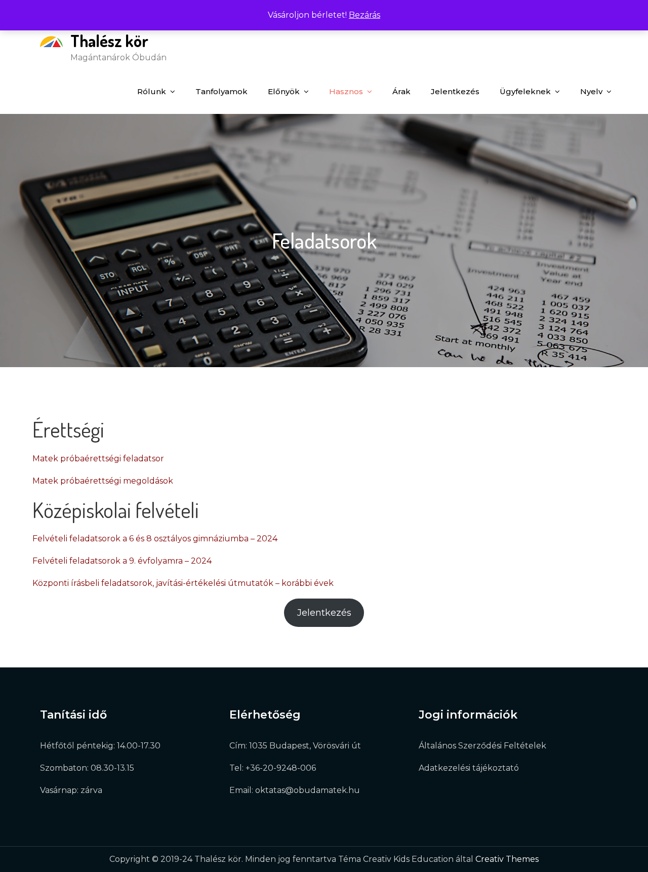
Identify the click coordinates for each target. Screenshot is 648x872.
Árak (401, 91)
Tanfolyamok (221, 91)
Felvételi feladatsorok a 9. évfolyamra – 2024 (122, 561)
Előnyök (284, 91)
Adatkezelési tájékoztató (469, 768)
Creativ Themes (507, 859)
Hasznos (346, 91)
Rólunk (151, 91)
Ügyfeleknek (525, 91)
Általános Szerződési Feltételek (482, 745)
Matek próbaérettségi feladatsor (98, 458)
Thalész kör (109, 40)
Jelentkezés (455, 91)
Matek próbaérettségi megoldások (102, 481)
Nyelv (591, 91)
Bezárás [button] (364, 15)
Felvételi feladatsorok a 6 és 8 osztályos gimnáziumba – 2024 (154, 538)
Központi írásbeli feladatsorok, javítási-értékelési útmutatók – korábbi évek (183, 583)
